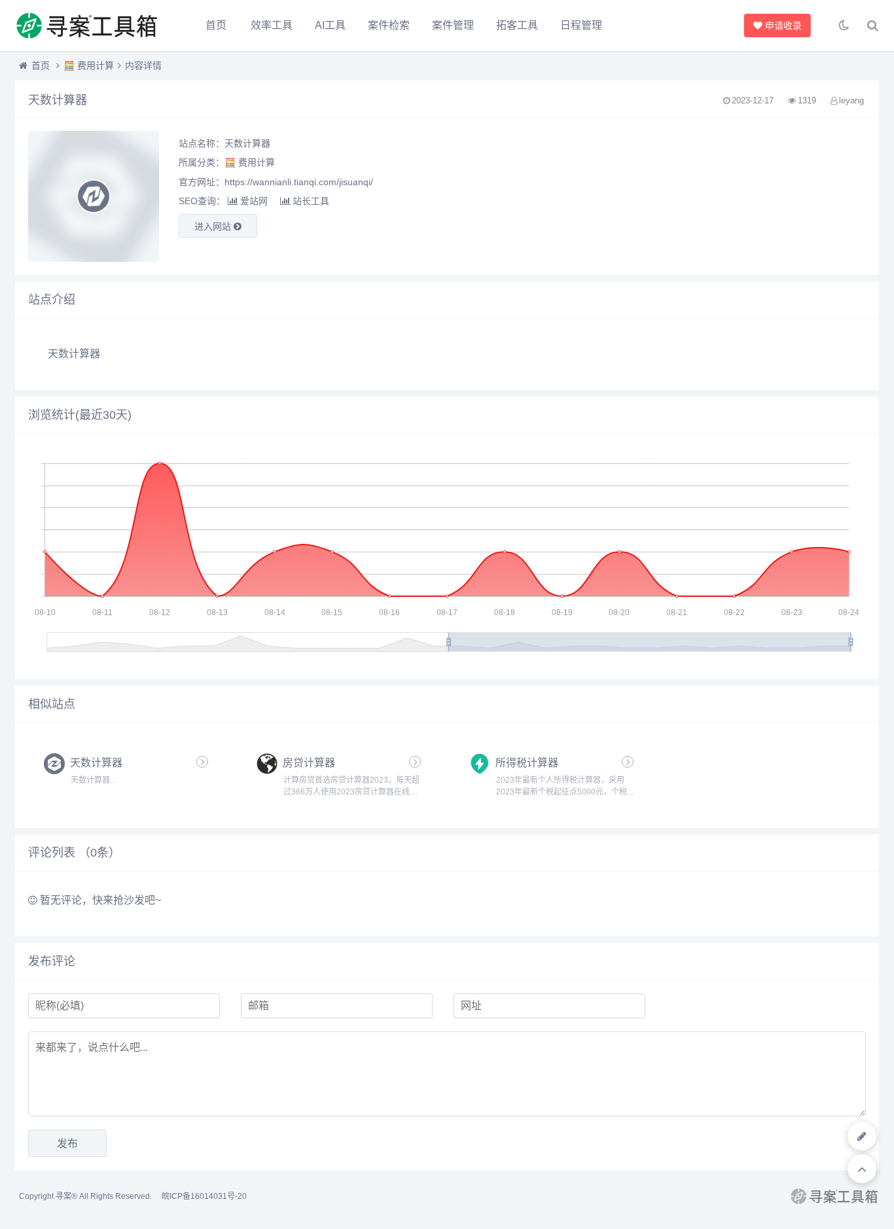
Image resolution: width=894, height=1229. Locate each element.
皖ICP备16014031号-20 (204, 1196)
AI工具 (330, 25)
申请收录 (779, 25)
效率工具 (272, 25)
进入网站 (214, 226)
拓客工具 (517, 25)
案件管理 (453, 25)
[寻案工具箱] (87, 25)
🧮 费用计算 (88, 65)
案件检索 (389, 25)
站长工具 (311, 201)
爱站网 (254, 201)
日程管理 (581, 25)
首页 (216, 25)
